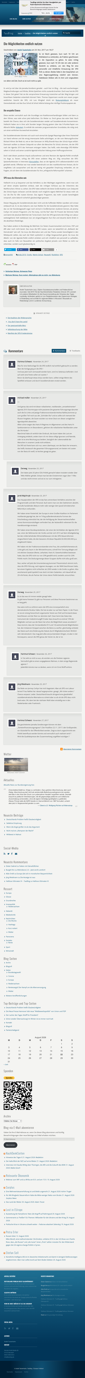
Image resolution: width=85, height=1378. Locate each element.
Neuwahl (47, 255)
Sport (8, 947)
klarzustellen (34, 161)
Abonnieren (10, 1145)
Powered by (24, 13)
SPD (61, 255)
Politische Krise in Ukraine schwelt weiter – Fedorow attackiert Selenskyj (33, 1224)
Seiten (8, 970)
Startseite (4, 2)
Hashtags (11, 924)
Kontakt (9, 1022)
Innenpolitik (8, 255)
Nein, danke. (46, 13)
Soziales (9, 940)
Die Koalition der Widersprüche (19, 318)
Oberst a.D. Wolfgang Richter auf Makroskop (56, 805)
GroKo (29, 255)
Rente (10, 942)
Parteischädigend (12, 1030)
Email (16, 853)
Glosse (8, 897)
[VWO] (30, 13)
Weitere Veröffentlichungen (16, 996)
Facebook (12, 853)
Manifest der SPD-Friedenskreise (20, 333)
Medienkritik (10, 915)
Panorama (10, 936)
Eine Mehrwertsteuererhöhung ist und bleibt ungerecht (27, 1191)
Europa (8, 893)
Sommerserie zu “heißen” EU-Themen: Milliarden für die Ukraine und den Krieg (36, 1217)
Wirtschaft (10, 951)
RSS (5, 853)
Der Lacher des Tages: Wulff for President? (22, 1015)
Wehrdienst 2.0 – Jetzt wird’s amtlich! (31, 870)
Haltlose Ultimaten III (41, 881)
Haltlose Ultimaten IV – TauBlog (18, 881)
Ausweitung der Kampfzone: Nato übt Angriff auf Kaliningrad (29, 1214)
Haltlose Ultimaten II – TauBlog (50, 1311)
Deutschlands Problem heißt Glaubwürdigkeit (23, 819)
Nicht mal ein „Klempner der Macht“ (20, 831)
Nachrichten (10, 918)
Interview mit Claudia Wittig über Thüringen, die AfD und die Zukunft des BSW (35, 1165)
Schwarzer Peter (18, 271)
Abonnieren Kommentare (72, 749)
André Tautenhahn (24, 50)
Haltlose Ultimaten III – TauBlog (50, 1305)
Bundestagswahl (14, 972)
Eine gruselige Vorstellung (54, 1315)
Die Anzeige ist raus (27, 877)
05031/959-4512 (9, 1355)
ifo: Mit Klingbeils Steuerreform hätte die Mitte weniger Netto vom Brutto (33, 1195)
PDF (16, 265)
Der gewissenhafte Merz (17, 325)
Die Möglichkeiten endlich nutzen (23, 43)
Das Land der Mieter (13, 1202)
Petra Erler (12, 1232)
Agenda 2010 (21, 255)
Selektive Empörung (14, 823)
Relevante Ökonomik (17, 1175)
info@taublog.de (9, 1357)
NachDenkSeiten (15, 1153)
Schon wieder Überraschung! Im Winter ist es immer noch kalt (29, 1019)
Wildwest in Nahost (13, 834)
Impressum (12, 2)
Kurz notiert (12, 928)
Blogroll (67, 2)
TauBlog (28, 33)
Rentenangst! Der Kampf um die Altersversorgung (27, 987)
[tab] (59, 351)
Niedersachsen (13, 906)
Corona (11, 976)
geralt (20, 76)
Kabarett (9, 911)
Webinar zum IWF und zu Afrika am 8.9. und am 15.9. (26, 1179)
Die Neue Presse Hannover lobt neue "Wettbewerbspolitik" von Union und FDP (36, 1011)
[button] (10, 249)
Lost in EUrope (14, 1210)
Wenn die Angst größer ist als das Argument (23, 827)
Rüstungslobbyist (62, 100)
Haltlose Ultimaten (67, 1311)
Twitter (8, 853)
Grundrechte (11, 900)
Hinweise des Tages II (14, 1157)
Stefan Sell (12, 1253)
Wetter (10, 932)
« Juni (6, 1064)
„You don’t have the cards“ (18, 321)
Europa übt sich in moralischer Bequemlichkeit (34, 873)
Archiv (73, 2)
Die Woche (12, 921)
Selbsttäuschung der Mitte (17, 329)
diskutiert (19, 127)
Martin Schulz (38, 255)
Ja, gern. (59, 13)
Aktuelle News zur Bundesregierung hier (19, 785)
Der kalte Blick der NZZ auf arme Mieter (21, 1161)
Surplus (10, 1187)
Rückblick (55, 255)
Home (20, 33)
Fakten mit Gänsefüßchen (29, 866)
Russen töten (11, 1236)
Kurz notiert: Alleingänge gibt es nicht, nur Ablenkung (32, 275)
